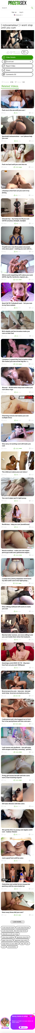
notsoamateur (12, 947)
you (27, 943)
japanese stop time (23, 937)
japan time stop (7, 940)
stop (22, 943)
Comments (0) (11, 74)
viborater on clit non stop (10, 934)
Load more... (17, 922)
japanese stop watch (21, 940)
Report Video (10, 66)
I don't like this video (11, 52)
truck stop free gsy (23, 927)
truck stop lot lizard (8, 927)
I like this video (8, 52)
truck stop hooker (8, 930)
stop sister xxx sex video (10, 943)
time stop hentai (21, 930)
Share (8, 70)
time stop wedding (8, 937)
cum (3, 947)
